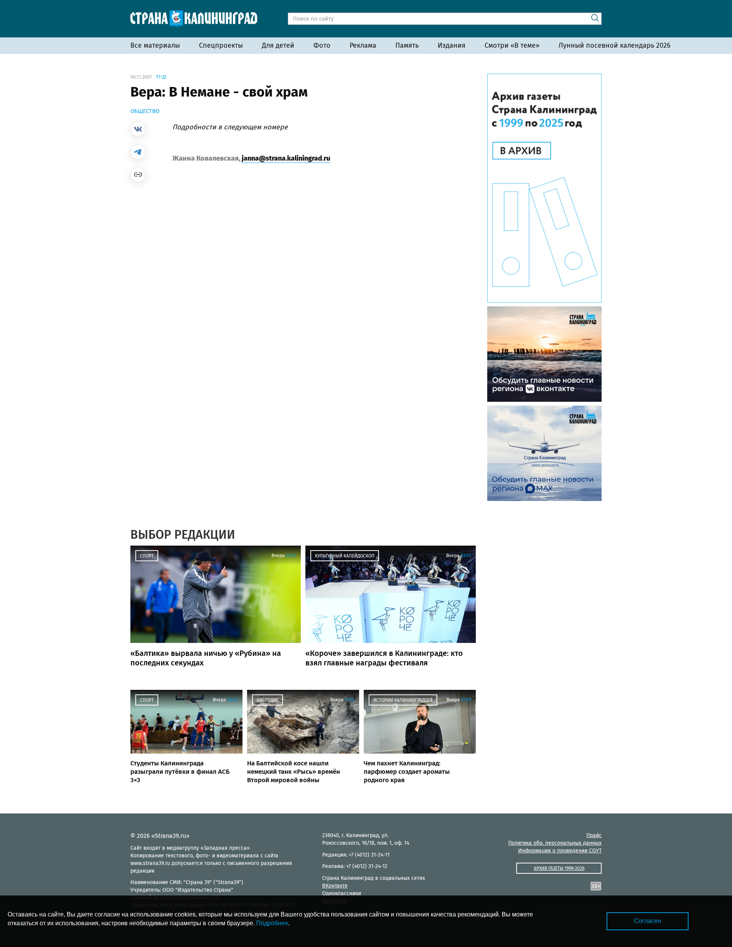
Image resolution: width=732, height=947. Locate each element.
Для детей (278, 45)
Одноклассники (341, 893)
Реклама (363, 45)
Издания (452, 45)
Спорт (147, 556)
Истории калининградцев (403, 700)
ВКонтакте (335, 886)
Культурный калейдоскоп (344, 556)
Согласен (647, 921)
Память (407, 45)
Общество (144, 111)
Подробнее (272, 923)
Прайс (594, 835)
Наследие (267, 700)
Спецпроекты (221, 45)
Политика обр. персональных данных (555, 843)
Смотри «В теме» (512, 45)
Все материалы (155, 45)
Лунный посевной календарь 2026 (615, 45)
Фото (322, 45)
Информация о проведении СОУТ (560, 850)
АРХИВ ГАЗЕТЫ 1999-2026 (559, 868)
